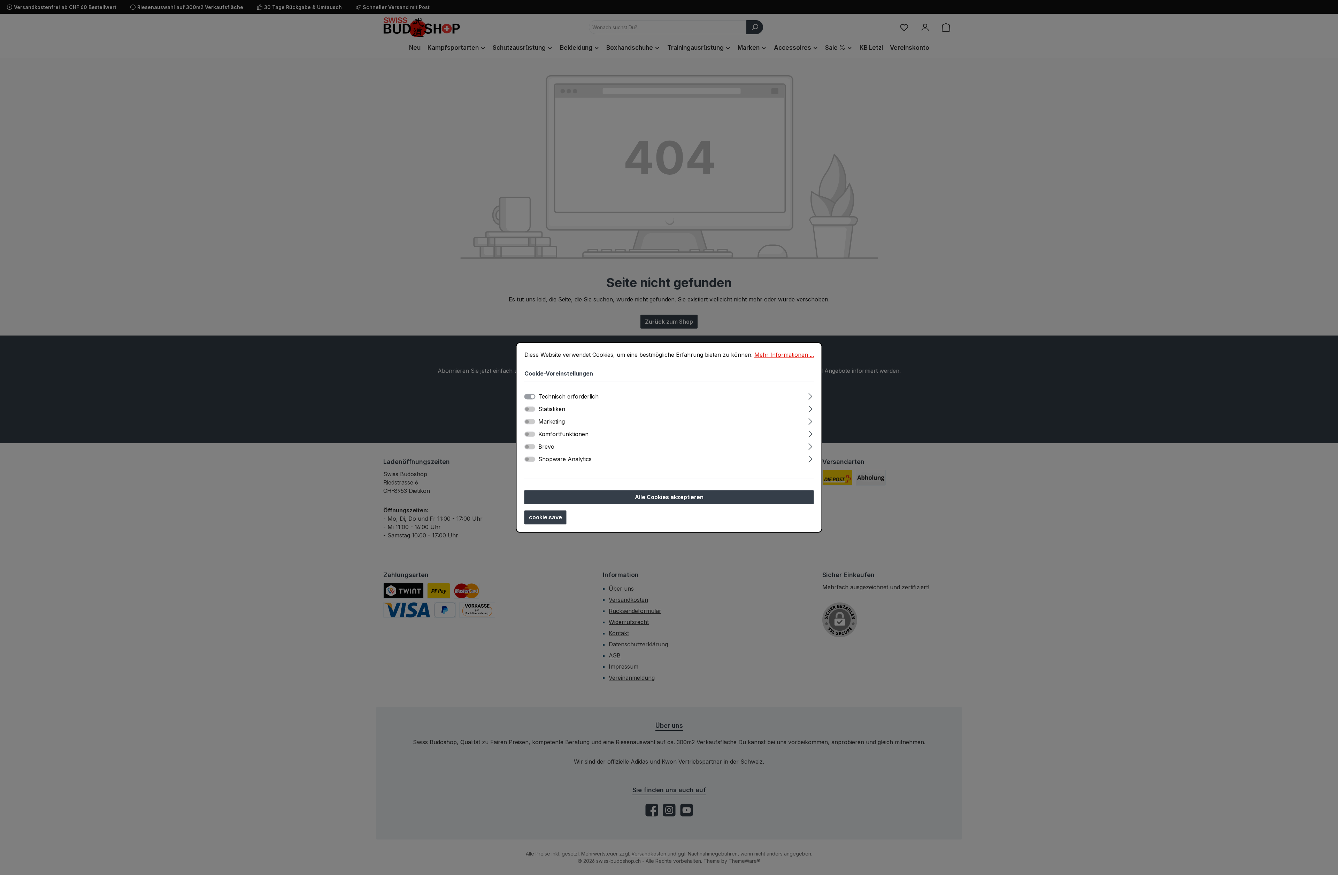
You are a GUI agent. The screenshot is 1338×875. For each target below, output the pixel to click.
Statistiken (551, 409)
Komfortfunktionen (563, 434)
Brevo (546, 446)
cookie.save (545, 517)
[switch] (530, 409)
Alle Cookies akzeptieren (669, 497)
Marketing (551, 421)
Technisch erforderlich (568, 396)
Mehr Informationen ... (784, 354)
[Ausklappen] (810, 395)
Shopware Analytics (565, 459)
